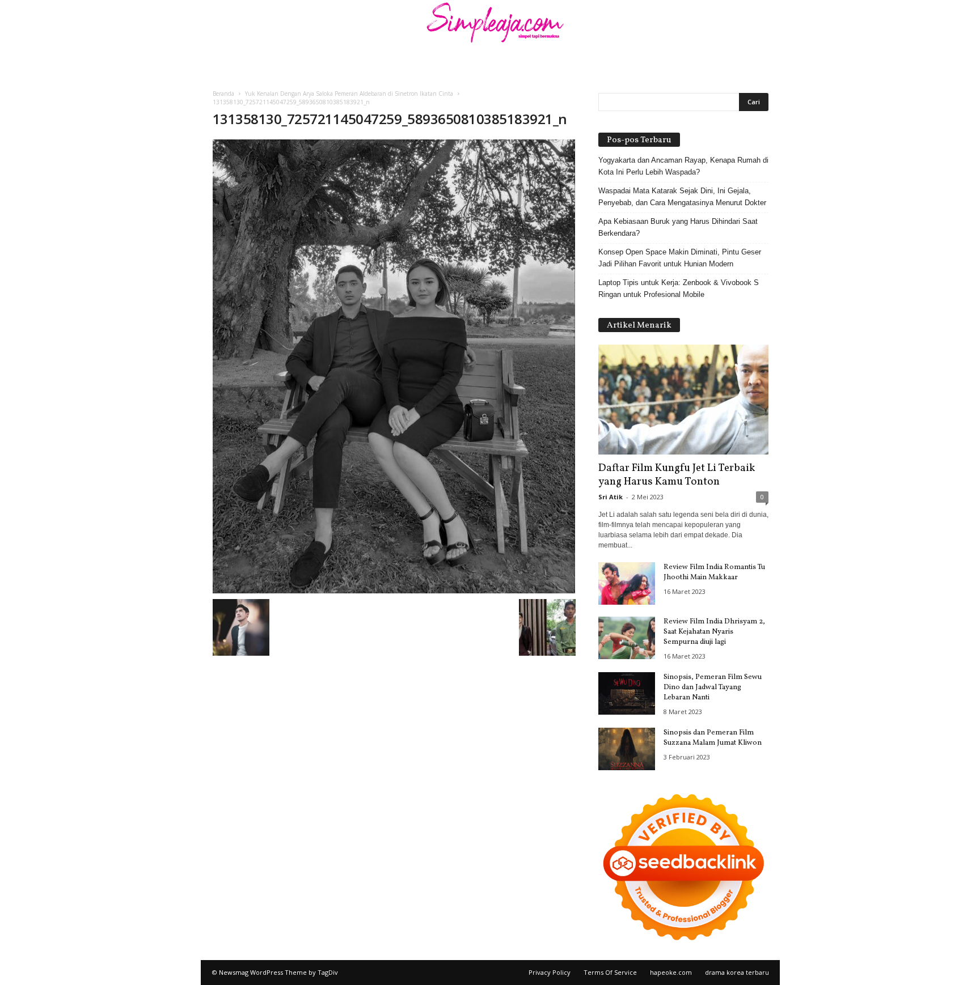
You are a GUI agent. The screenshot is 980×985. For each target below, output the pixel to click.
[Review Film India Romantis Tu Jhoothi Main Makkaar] (626, 583)
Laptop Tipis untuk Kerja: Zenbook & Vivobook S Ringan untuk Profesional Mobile (678, 288)
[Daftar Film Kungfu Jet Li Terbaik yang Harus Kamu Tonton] (683, 400)
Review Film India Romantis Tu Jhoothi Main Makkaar (714, 572)
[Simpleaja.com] (490, 25)
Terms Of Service (610, 972)
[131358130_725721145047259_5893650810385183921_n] (394, 366)
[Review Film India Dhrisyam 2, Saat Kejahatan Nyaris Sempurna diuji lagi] (626, 638)
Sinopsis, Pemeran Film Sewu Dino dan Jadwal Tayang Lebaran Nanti (713, 687)
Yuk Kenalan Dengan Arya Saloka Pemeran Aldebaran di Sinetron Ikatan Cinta (349, 93)
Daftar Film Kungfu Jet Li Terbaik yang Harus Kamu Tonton (676, 475)
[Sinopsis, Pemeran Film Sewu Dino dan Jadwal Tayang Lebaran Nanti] (626, 693)
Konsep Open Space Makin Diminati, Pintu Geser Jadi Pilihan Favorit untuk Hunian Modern (679, 258)
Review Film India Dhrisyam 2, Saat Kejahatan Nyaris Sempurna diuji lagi (714, 632)
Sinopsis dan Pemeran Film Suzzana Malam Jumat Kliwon (713, 738)
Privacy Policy (550, 972)
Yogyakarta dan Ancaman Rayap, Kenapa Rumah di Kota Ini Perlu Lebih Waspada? (683, 166)
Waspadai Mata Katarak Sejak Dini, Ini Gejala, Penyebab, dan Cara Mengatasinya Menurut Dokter (682, 196)
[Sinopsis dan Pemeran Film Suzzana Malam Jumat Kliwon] (626, 749)
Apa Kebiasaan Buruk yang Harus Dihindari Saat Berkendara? (678, 227)
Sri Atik (610, 496)
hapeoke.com (671, 972)
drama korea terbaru (737, 972)
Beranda (223, 93)
